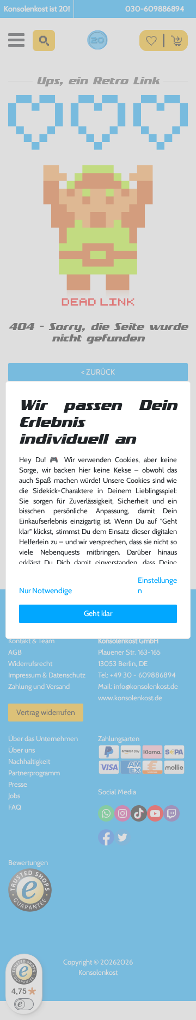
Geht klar (98, 613)
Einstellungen (157, 585)
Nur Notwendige (45, 590)
